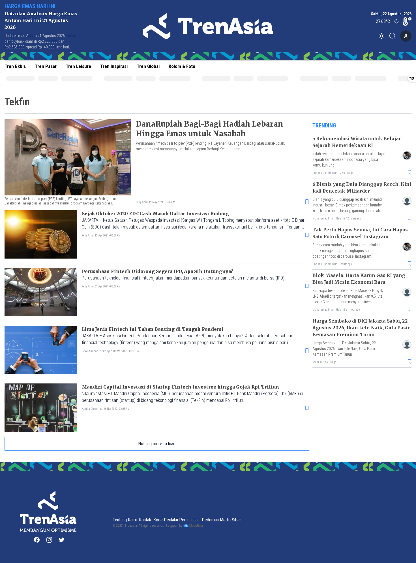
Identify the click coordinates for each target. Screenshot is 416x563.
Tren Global (148, 66)
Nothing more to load (156, 443)
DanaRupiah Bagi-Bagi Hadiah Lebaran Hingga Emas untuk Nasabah (209, 128)
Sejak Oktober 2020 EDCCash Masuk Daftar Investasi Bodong (155, 213)
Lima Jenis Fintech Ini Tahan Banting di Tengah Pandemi (153, 329)
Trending (324, 125)
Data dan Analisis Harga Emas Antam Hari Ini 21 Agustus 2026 (41, 20)
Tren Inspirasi (114, 66)
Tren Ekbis (15, 66)
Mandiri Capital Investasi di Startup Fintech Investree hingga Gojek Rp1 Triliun (180, 387)
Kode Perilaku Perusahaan (176, 520)
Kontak (145, 520)
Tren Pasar (46, 66)
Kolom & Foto (182, 66)
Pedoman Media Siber (221, 520)
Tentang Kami (125, 520)
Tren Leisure (78, 66)
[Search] (394, 36)
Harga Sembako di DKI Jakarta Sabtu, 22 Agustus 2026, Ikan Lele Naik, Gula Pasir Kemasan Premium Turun (361, 327)
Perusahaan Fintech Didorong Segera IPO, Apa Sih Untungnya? (157, 271)
